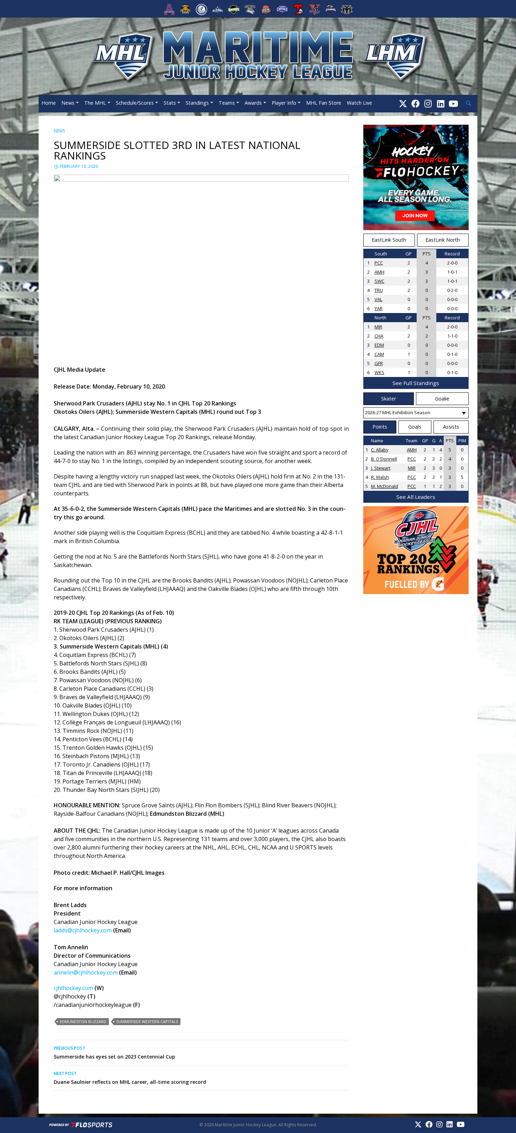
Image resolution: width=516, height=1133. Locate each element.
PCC (379, 263)
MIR (378, 327)
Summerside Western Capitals (147, 1021)
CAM (379, 354)
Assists (451, 426)
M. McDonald (384, 486)
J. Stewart (380, 468)
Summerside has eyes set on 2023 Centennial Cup (114, 1052)
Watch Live (359, 102)
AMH (379, 272)
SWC (379, 281)
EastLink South (389, 239)
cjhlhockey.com (73, 988)
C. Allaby (379, 450)
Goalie (442, 398)
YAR (379, 308)
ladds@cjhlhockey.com (83, 930)
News (67, 102)
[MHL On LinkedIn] (440, 103)
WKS (379, 372)
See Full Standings (415, 382)
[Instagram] (428, 103)
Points (379, 426)
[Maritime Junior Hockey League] (258, 55)
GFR (379, 363)
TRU (379, 290)
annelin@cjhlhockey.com (86, 972)
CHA (379, 336)
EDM (379, 345)
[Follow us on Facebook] (415, 103)
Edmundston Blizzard (83, 1021)
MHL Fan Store (323, 102)
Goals (414, 426)
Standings (197, 102)
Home (48, 102)
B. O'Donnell (384, 459)
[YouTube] (453, 103)
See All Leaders (415, 496)
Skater (388, 398)
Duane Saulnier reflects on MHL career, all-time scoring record (130, 1077)
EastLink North (442, 239)
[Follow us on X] (403, 103)
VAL (378, 299)
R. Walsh (380, 477)
